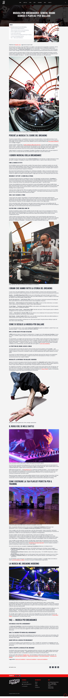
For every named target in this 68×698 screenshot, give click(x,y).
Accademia (40, 2)
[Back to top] (65, 695)
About (36, 682)
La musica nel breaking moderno (17, 36)
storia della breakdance (53, 141)
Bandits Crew (18, 44)
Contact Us (37, 687)
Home (20, 2)
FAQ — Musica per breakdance (17, 37)
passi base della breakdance (21, 656)
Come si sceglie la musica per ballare (18, 31)
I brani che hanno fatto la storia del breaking (20, 30)
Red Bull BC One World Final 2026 (36, 542)
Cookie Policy (50, 687)
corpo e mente (44, 369)
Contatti (49, 2)
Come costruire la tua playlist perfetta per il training (21, 34)
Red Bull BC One (27, 469)
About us (25, 2)
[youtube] (20, 675)
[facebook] (17, 675)
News (45, 2)
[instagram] (15, 675)
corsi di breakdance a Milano (18, 560)
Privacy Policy (50, 688)
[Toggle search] (65, 2)
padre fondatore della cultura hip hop (32, 144)
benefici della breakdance (33, 656)
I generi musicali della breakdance (17, 28)
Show (30, 2)
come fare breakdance (45, 343)
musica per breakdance (20, 659)
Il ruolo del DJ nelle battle (16, 33)
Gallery (36, 685)
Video (34, 2)
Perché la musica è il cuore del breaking (18, 27)
